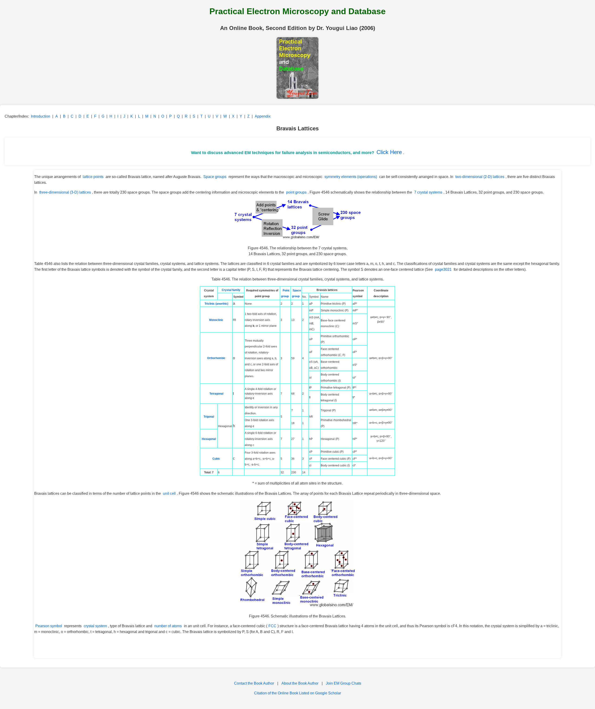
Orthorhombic (216, 358)
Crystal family (231, 290)
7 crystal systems (428, 192)
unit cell (169, 493)
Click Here (389, 152)
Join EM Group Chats (343, 683)
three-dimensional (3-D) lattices (65, 192)
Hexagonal (209, 439)
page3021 (443, 269)
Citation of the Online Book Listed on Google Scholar (297, 693)
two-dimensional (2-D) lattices (479, 177)
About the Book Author (299, 683)
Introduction (40, 116)
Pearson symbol (48, 626)
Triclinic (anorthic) (216, 303)
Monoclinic (216, 320)
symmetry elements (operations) (350, 177)
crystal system (95, 626)
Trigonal (209, 416)
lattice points (93, 177)
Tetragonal (216, 393)
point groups (296, 192)
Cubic (216, 458)
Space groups (214, 177)
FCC (272, 626)
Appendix (263, 116)
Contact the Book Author (254, 683)
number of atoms (168, 626)
